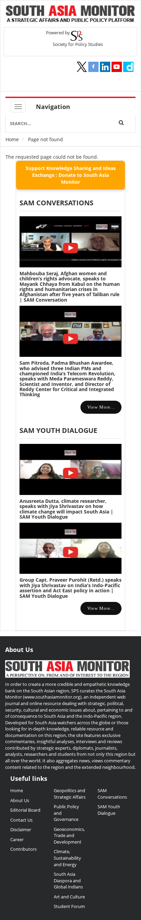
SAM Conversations (112, 793)
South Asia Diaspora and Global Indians (68, 880)
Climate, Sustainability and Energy (67, 857)
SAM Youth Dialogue (58, 430)
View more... (101, 407)
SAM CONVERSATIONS (56, 202)
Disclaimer (20, 829)
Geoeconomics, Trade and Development (69, 835)
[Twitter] (82, 67)
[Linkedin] (105, 67)
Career (17, 839)
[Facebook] (93, 67)
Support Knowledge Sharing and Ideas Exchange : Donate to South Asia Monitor (71, 175)
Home (12, 139)
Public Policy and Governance (66, 812)
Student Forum (69, 906)
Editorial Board (25, 810)
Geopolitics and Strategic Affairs (70, 793)
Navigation (53, 106)
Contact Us (21, 820)
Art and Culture (69, 897)
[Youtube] (117, 67)
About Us (19, 800)
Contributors (23, 849)
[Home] (70, 14)
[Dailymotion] (128, 67)
